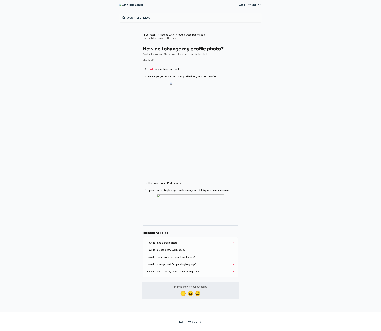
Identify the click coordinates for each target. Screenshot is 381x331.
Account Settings (194, 34)
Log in (150, 69)
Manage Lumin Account (171, 34)
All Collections (150, 34)
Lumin (242, 5)
